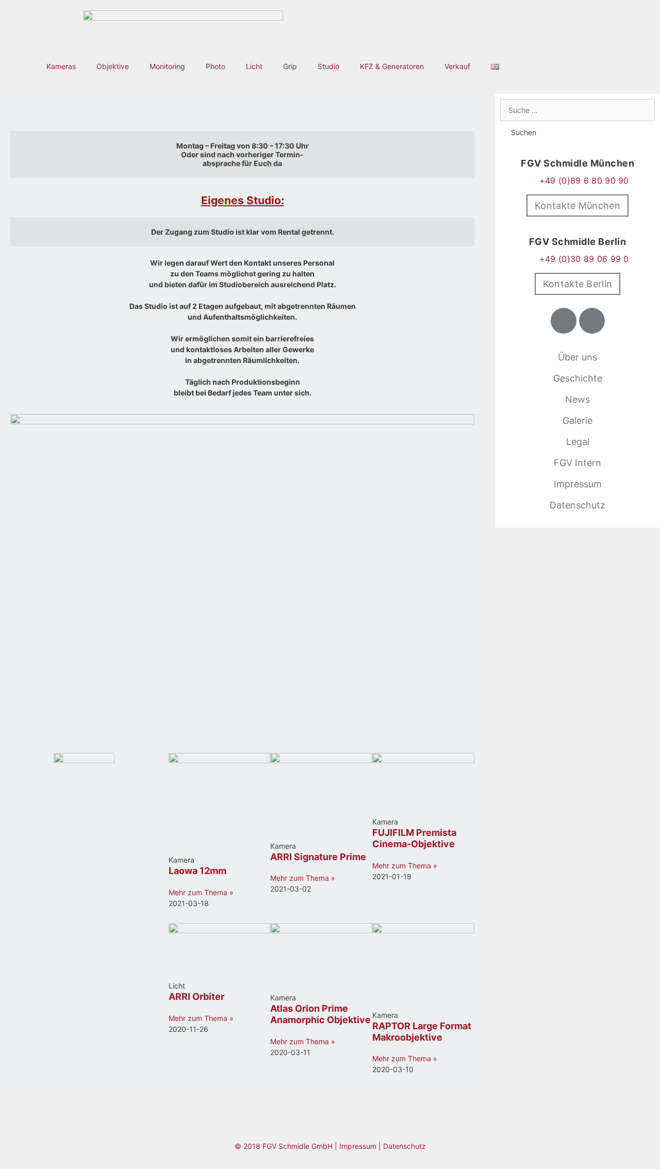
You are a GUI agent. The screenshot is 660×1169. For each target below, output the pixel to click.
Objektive (112, 66)
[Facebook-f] (563, 321)
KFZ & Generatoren (392, 66)
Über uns (577, 357)
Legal (577, 441)
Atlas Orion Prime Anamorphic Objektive (320, 1014)
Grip (290, 66)
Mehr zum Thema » (201, 892)
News (577, 399)
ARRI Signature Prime (318, 856)
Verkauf (457, 66)
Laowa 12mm (197, 870)
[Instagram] (592, 321)
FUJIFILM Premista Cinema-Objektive (414, 838)
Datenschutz (577, 505)
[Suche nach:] (577, 110)
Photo (215, 66)
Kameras (61, 66)
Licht (254, 66)
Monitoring (167, 66)
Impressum (578, 484)
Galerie (577, 420)
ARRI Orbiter (196, 996)
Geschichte (577, 378)
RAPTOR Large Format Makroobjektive (421, 1031)
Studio (328, 66)
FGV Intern (577, 462)
